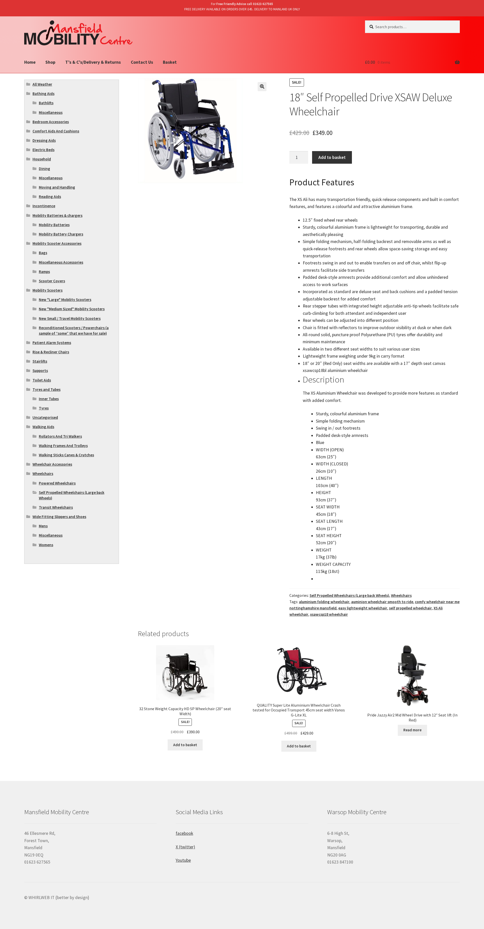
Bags (43, 252)
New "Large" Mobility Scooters (65, 299)
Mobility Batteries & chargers (57, 215)
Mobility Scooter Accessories (57, 243)
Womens (46, 544)
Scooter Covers (52, 281)
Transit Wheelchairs (56, 507)
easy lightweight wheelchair (362, 608)
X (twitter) (185, 847)
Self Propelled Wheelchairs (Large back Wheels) (349, 595)
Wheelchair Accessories (52, 464)
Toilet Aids (42, 380)
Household (42, 159)
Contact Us (142, 62)
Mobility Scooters (48, 290)
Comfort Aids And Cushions (56, 131)
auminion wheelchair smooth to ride (382, 601)
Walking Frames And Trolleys (63, 445)
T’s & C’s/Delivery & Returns (93, 62)
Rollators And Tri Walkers (60, 436)
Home (30, 62)
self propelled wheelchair (410, 608)
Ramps (44, 271)
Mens (43, 526)
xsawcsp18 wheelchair (329, 614)
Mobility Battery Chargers (61, 234)
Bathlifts (46, 102)
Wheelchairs (401, 595)
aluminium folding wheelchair (324, 601)
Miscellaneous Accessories (61, 262)
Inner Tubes (49, 398)
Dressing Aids (44, 140)
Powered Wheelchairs (57, 483)
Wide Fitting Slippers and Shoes (59, 516)
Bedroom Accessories (51, 121)
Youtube (183, 860)
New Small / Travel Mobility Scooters (70, 318)
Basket (170, 62)
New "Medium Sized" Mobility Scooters (72, 308)
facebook (184, 833)
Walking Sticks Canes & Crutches (66, 455)
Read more (412, 730)
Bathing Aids (43, 93)
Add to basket (332, 157)
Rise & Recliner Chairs (51, 352)
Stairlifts (40, 361)
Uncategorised (45, 417)
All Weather (42, 84)
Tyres (44, 408)
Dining (44, 168)
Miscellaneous (51, 112)
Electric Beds (43, 149)
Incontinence (44, 205)
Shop (50, 62)
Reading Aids (50, 196)
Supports (40, 370)
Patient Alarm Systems (52, 342)
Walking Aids (43, 426)
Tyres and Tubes (46, 389)
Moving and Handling (57, 187)
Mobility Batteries (54, 224)
